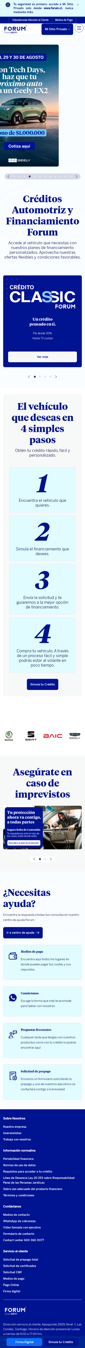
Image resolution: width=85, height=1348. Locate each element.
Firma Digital (24, 1342)
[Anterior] (8, 176)
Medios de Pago (64, 20)
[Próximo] (76, 176)
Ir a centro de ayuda (20, 932)
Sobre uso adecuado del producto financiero (32, 1189)
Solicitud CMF (12, 1272)
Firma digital (11, 1291)
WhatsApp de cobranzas (19, 1221)
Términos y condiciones (18, 1195)
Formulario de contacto (18, 1234)
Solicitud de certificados (19, 1266)
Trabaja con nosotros (17, 1139)
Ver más (42, 357)
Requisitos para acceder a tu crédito (27, 1171)
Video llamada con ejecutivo (22, 1227)
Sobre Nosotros (14, 1118)
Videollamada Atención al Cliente (30, 20)
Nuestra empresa (14, 1127)
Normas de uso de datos (19, 1165)
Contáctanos (12, 1206)
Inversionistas (12, 1133)
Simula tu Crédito (42, 684)
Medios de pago (13, 1278)
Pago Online (11, 1285)
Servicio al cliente (15, 1251)
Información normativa (19, 1150)
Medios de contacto (16, 1215)
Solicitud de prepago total (20, 1259)
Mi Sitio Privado (56, 29)
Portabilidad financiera (18, 1159)
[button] (14, 176)
